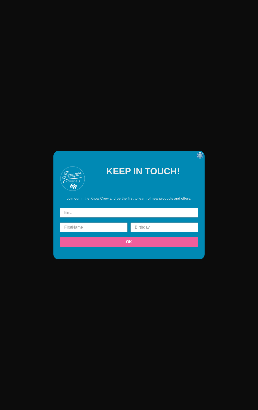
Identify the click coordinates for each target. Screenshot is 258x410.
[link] (72, 178)
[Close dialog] (200, 155)
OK (129, 242)
